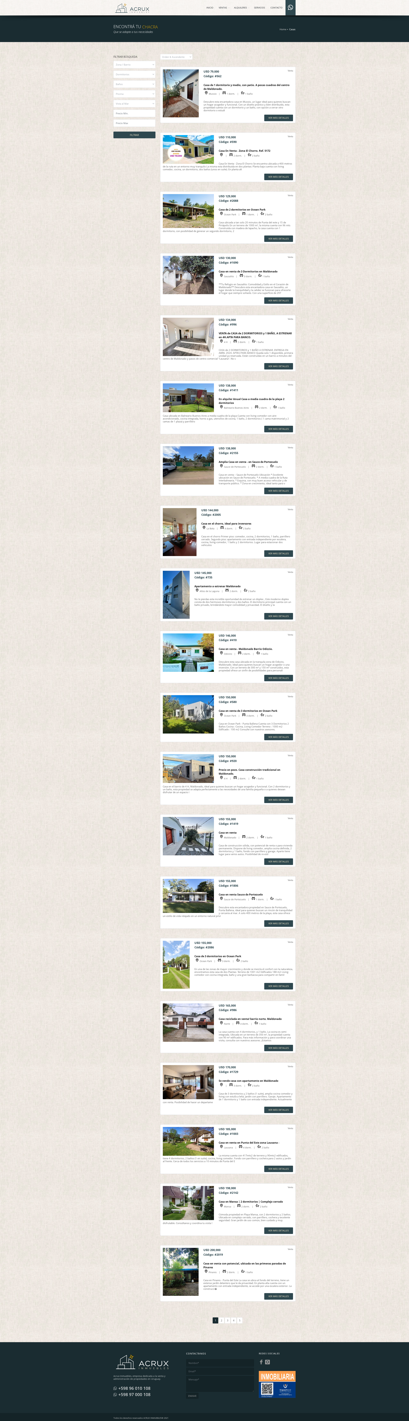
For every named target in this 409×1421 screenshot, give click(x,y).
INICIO (209, 7)
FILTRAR (134, 135)
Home (283, 29)
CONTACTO (276, 7)
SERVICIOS (259, 7)
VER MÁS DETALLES (278, 117)
